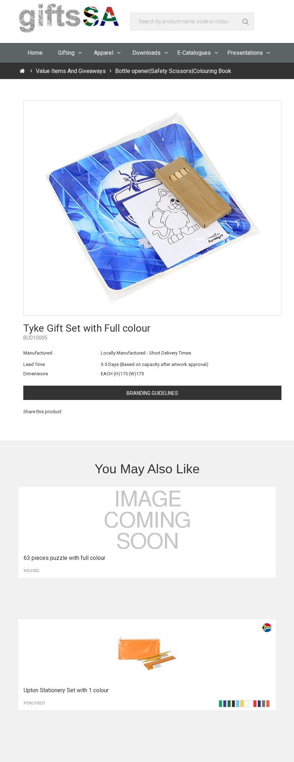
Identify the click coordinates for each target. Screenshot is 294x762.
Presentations (245, 52)
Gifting (66, 52)
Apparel (103, 52)
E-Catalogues (194, 52)
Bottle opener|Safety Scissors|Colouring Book (173, 71)
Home (35, 52)
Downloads (146, 52)
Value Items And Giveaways (71, 71)
